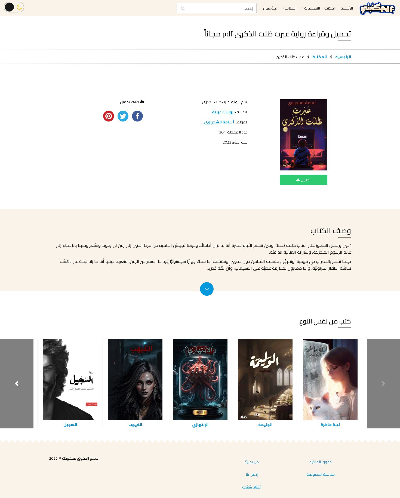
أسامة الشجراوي (219, 122)
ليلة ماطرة (330, 424)
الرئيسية (343, 56)
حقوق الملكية (320, 461)
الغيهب (135, 424)
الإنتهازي (200, 424)
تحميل (305, 179)
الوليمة (265, 424)
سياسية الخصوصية (320, 474)
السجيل (70, 424)
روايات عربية (222, 112)
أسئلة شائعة (251, 487)
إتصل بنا (252, 474)
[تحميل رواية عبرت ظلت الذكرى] (303, 134)
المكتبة (319, 56)
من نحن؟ (252, 461)
